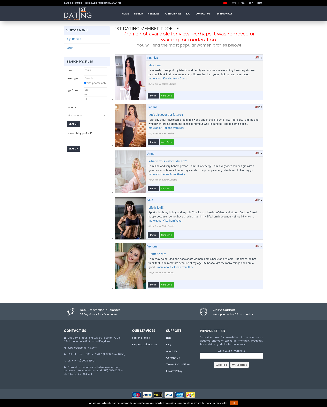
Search (138, 13)
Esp (251, 3)
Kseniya (152, 57)
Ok (234, 402)
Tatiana (152, 107)
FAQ (188, 13)
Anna (150, 153)
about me (155, 65)
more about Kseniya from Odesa (168, 78)
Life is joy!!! (156, 207)
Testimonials (223, 13)
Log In (70, 47)
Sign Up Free (74, 39)
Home (125, 13)
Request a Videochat (144, 344)
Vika (150, 200)
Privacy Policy (174, 371)
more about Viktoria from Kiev (175, 267)
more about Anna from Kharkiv (167, 174)
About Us (171, 351)
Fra (242, 3)
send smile (166, 95)
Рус (234, 3)
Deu (259, 3)
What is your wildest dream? (168, 161)
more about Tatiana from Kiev (166, 128)
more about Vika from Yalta (165, 220)
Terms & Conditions (178, 364)
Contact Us (203, 13)
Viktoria (152, 246)
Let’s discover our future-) (166, 114)
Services (153, 13)
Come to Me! (157, 254)
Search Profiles (141, 338)
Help (168, 338)
